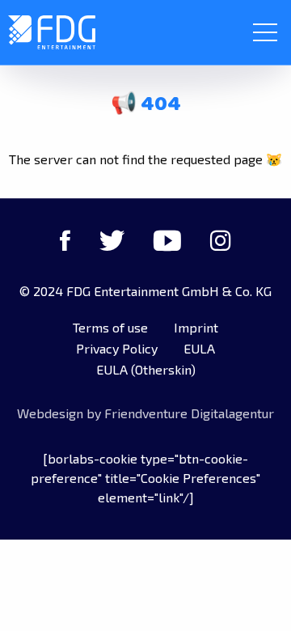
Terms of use (110, 327)
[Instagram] (220, 239)
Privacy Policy (117, 348)
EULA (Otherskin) (146, 369)
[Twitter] (111, 239)
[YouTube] (167, 239)
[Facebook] (65, 239)
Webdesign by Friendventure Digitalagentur (145, 413)
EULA (199, 348)
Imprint (196, 327)
